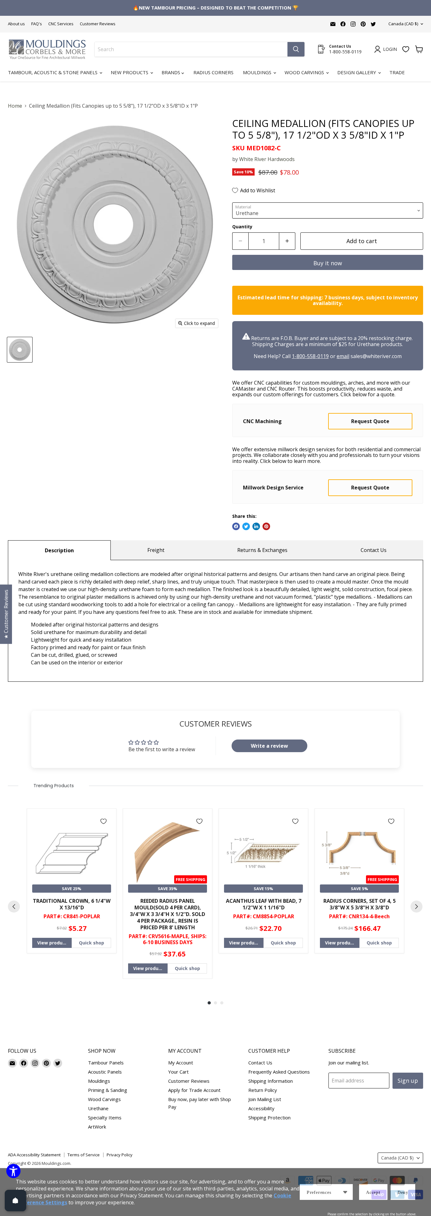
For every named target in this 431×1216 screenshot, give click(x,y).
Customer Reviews (97, 23)
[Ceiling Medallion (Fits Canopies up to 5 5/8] (19, 349)
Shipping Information (270, 1081)
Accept (373, 1192)
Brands (171, 72)
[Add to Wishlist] (103, 821)
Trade (397, 72)
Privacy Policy (120, 1155)
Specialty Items (104, 1117)
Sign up (408, 1080)
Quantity (242, 226)
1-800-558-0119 (310, 356)
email (343, 356)
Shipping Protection (269, 1117)
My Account (180, 1062)
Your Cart (178, 1072)
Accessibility (261, 1108)
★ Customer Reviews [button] (6, 614)
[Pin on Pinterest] (266, 526)
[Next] (416, 907)
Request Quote (370, 421)
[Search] (295, 49)
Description (59, 550)
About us (16, 23)
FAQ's (36, 23)
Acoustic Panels (105, 1072)
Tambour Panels (106, 1062)
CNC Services (61, 23)
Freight (155, 550)
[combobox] (191, 49)
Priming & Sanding (107, 1090)
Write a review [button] (269, 745)
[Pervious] (14, 907)
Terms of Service (84, 1155)
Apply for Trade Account (194, 1090)
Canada (403, 24)
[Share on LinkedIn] (256, 526)
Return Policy (262, 1090)
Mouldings (258, 72)
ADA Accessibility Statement (34, 1155)
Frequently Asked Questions (279, 1072)
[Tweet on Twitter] (246, 526)
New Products (130, 72)
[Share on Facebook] (236, 526)
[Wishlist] (406, 49)
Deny (403, 1192)
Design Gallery (357, 72)
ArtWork (97, 1126)
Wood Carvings (305, 72)
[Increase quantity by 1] (287, 241)
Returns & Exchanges (262, 550)
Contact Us (374, 550)
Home (15, 106)
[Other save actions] (345, 1192)
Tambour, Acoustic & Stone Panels (53, 72)
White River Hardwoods (267, 159)
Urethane (98, 1108)
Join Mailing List (264, 1099)
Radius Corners (213, 72)
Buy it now (327, 263)
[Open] (15, 1200)
